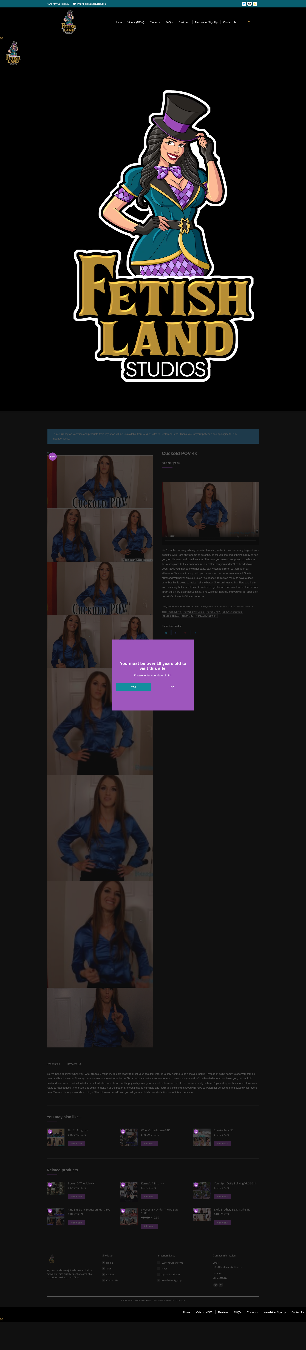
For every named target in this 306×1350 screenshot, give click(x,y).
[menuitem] (118, 22)
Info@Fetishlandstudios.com (91, 3)
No (172, 686)
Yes (133, 686)
